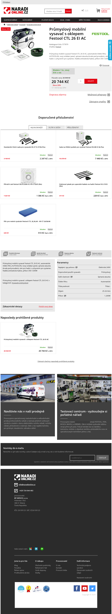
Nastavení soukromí (84, 578)
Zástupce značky (97, 101)
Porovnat (105, 65)
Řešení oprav (19, 570)
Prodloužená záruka (21, 573)
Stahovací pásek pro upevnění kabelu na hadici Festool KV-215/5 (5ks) (83, 185)
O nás (58, 565)
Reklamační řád (41, 568)
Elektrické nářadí (12, 25)
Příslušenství (73, 127)
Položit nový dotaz (46, 306)
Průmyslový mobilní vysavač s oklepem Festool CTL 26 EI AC (26, 339)
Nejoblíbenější (37, 127)
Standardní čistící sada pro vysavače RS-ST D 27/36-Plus (24, 147)
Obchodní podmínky (43, 565)
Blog (16, 565)
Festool (58, 47)
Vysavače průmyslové (34, 25)
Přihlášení (6, 2)
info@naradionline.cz (27, 484)
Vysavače (22, 25)
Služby (37, 573)
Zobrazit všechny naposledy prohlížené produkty (56, 361)
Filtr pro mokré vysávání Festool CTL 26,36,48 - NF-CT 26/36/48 (27, 221)
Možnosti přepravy (97, 94)
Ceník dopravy (40, 570)
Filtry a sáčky (54, 127)
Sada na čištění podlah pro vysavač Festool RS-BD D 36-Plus (81, 147)
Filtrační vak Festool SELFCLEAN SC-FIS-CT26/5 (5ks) (23, 184)
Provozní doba (61, 570)
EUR (86, 10)
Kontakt (59, 568)
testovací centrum (82, 422)
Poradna (17, 568)
